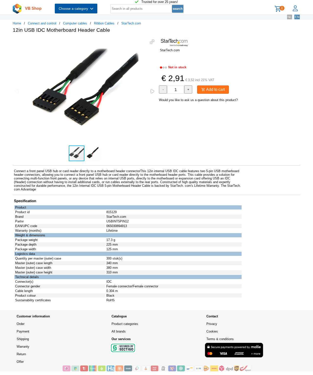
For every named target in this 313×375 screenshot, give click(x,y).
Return (21, 354)
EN (297, 17)
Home (17, 23)
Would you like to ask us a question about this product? (198, 100)
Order (20, 324)
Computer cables (75, 23)
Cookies (212, 331)
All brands (119, 331)
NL (289, 17)
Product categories (125, 324)
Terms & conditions (220, 339)
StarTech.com (131, 23)
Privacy (211, 324)
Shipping (23, 339)
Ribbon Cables (104, 23)
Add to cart (215, 89)
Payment (23, 331)
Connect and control (42, 23)
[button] (152, 42)
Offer (20, 362)
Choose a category (74, 8)
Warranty (23, 346)
